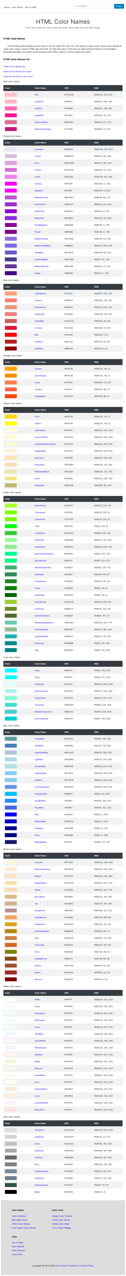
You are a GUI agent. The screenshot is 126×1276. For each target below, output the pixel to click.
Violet (37, 177)
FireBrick (39, 341)
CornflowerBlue (42, 787)
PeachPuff (39, 464)
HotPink (38, 108)
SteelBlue (39, 745)
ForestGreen (40, 581)
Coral (37, 382)
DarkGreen (40, 595)
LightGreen (40, 547)
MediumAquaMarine (44, 622)
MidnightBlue (41, 842)
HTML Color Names (21, 1224)
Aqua (37, 670)
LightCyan (39, 684)
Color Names (18, 1246)
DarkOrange (40, 375)
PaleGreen (39, 540)
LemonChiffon (41, 437)
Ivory (37, 1082)
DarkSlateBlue (41, 259)
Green (37, 588)
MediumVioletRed (43, 129)
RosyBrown (40, 910)
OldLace (38, 1068)
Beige (37, 1061)
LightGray (39, 1137)
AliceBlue (39, 1034)
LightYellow (40, 430)
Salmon (38, 300)
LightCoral (39, 314)
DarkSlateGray (41, 1185)
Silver (37, 1143)
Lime (37, 526)
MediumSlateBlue (43, 245)
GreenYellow (40, 505)
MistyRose (39, 1109)
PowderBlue (40, 766)
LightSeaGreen (41, 636)
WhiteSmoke (40, 1047)
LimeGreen (40, 533)
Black (37, 1192)
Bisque (38, 876)
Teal (37, 650)
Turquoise (39, 705)
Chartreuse (40, 512)
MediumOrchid (41, 197)
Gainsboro (39, 1130)
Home (6, 7)
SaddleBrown (41, 958)
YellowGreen (40, 602)
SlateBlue (39, 252)
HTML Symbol (18, 1250)
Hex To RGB (30, 7)
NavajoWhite (40, 883)
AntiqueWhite (41, 1089)
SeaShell (39, 1054)
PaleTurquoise (41, 691)
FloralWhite (40, 1075)
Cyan (37, 677)
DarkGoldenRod (42, 931)
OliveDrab (39, 609)
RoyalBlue (39, 807)
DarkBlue (39, 828)
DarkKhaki (39, 485)
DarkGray (39, 1150)
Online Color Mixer (61, 1224)
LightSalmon (40, 293)
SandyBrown (40, 917)
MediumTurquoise (43, 711)
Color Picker (17, 7)
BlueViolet (39, 218)
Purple (38, 232)
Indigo (37, 273)
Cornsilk (38, 862)
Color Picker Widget (61, 1228)
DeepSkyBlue (41, 794)
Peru (37, 938)
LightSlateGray (41, 1171)
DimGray (39, 1157)
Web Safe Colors (19, 1220)
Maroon (38, 979)
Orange (38, 368)
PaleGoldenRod (42, 471)
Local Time (17, 1254)
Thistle (38, 156)
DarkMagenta (41, 225)
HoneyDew (40, 1013)
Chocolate (39, 945)
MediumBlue (40, 821)
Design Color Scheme (62, 1216)
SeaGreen (39, 574)
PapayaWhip (40, 451)
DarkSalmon (40, 307)
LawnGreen (40, 519)
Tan (36, 903)
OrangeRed (40, 396)
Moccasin (39, 458)
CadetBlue (39, 739)
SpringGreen (40, 560)
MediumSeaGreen (43, 567)
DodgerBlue (40, 800)
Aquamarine (40, 698)
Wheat (38, 890)
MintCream (40, 1020)
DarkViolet (40, 211)
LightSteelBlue (41, 752)
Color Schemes (19, 1216)
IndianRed (39, 321)
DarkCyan (39, 643)
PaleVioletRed (41, 122)
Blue (37, 814)
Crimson (38, 328)
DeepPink (39, 115)
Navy (37, 835)
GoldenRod (40, 924)
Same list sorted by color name (18, 76)
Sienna (38, 965)
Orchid (38, 170)
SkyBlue (38, 780)
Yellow (38, 423)
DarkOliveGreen (42, 615)
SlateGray (39, 1178)
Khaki (37, 478)
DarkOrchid (40, 204)
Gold (37, 416)
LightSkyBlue (41, 773)
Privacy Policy (87, 1265)
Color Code (60, 1265)
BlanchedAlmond (42, 869)
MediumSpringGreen (44, 553)
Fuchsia (38, 183)
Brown (38, 972)
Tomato (38, 389)
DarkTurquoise (41, 718)
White (37, 999)
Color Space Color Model (24, 1228)
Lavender (39, 149)
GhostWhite (40, 1041)
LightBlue (39, 759)
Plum (37, 163)
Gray (37, 1164)
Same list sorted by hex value (17, 71)
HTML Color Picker (61, 1220)
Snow (37, 1006)
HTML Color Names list (14, 66)
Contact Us (73, 1265)
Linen (37, 1096)
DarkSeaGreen (41, 629)
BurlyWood (40, 896)
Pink (37, 94)
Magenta (39, 190)
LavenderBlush (41, 1103)
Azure (37, 1027)
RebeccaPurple (42, 266)
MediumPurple (41, 239)
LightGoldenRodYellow (45, 444)
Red (36, 335)
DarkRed (39, 348)
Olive (37, 952)
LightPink (39, 101)
